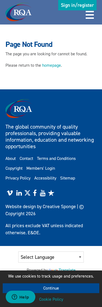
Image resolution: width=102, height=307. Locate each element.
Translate (67, 270)
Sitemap (67, 178)
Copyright (14, 168)
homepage (51, 65)
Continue (51, 288)
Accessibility (45, 178)
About (10, 158)
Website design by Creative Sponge (40, 206)
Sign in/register (77, 5)
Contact (26, 158)
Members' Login (40, 168)
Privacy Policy (17, 178)
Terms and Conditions (56, 158)
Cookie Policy (51, 299)
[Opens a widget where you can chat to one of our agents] (20, 297)
